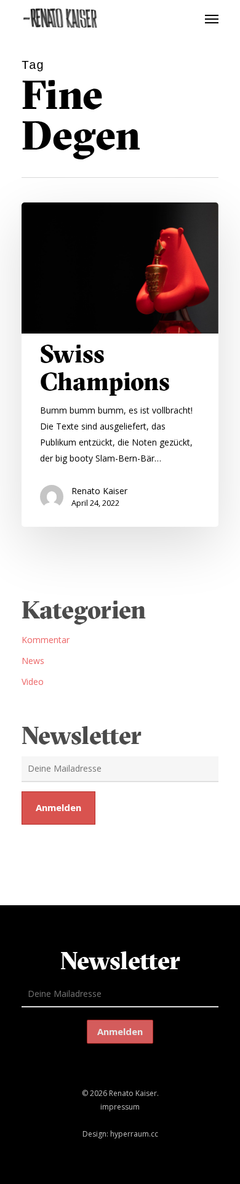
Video (33, 681)
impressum (120, 1107)
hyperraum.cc (134, 1134)
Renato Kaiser (99, 491)
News (33, 660)
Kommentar (46, 640)
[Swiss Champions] (120, 364)
